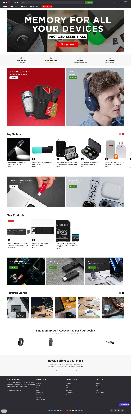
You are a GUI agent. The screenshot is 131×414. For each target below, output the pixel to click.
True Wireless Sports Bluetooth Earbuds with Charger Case (89, 163)
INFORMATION (71, 380)
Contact (98, 383)
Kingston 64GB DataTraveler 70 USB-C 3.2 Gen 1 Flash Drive (42, 244)
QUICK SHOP (41, 380)
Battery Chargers (40, 399)
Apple (16, 6)
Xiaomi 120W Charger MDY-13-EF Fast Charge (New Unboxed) (114, 163)
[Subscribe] (76, 370)
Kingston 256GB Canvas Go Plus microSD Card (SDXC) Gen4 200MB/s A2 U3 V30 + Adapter (67, 245)
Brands (31, 6)
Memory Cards (40, 387)
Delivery (98, 387)
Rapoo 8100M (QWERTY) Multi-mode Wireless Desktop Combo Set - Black (18, 244)
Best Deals (39, 385)
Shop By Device (47, 6)
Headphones (24, 6)
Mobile (11, 6)
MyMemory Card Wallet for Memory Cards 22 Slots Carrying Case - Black (67, 163)
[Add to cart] (9, 159)
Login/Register (69, 390)
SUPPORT (99, 380)
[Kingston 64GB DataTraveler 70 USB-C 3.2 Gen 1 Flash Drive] (42, 230)
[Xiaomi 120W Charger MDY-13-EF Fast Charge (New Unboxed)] (116, 149)
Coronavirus (69, 394)
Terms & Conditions (100, 392)
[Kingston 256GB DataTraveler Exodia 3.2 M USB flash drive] (42, 149)
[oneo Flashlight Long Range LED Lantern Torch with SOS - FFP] (18, 149)
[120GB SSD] (80, 343)
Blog (67, 385)
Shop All (38, 383)
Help (97, 385)
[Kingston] (18, 308)
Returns (97, 390)
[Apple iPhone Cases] (51, 343)
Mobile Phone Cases (41, 394)
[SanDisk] (42, 308)
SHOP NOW (13, 77)
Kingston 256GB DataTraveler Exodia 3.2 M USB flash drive (42, 163)
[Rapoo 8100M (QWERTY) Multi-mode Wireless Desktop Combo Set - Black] (18, 230)
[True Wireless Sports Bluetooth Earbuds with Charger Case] (91, 149)
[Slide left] (120, 134)
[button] (125, 2)
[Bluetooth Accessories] (21, 343)
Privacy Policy (99, 394)
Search (90, 2)
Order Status (69, 392)
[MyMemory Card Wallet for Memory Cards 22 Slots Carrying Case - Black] (67, 149)
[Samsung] (89, 308)
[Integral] (65, 308)
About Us (68, 383)
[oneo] (113, 308)
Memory (5, 6)
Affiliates (68, 387)
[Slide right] (123, 134)
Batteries (38, 397)
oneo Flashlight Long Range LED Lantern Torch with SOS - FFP (17, 163)
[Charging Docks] (110, 343)
